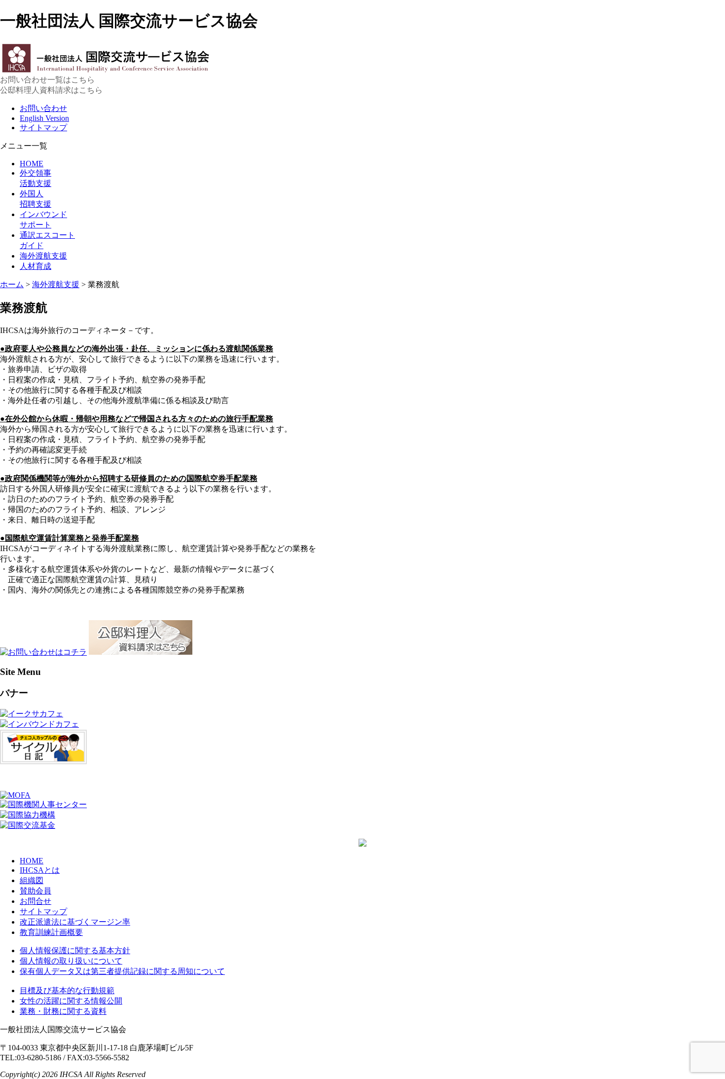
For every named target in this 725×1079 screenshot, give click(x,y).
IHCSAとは (40, 870)
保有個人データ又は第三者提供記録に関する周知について (122, 971)
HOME (31, 163)
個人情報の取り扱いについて (71, 961)
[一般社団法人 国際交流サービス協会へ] (106, 70)
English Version (44, 118)
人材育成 (35, 266)
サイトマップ (43, 127)
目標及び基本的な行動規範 (67, 990)
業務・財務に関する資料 (63, 1011)
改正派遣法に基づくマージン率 (75, 922)
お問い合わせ (43, 108)
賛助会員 (35, 891)
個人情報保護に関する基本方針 (75, 950)
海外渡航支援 (43, 256)
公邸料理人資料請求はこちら (51, 90)
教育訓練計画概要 (51, 932)
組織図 (31, 880)
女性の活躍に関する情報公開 (71, 1001)
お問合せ (35, 901)
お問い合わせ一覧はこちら (47, 79)
